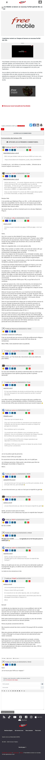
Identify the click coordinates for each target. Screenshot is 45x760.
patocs (14, 410)
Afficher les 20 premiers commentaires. (23, 142)
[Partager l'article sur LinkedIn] (38, 125)
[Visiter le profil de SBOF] (3, 519)
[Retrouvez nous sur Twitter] (20, 717)
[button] (2, 691)
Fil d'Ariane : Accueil (7, 752)
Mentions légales (8, 730)
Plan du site (38, 730)
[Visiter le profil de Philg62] (3, 578)
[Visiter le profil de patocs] (3, 410)
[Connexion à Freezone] (40, 2)
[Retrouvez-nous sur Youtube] (15, 717)
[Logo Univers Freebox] (22, 2)
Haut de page (22, 747)
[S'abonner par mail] (41, 125)
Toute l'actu (16, 752)
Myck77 (14, 147)
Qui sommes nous (19, 730)
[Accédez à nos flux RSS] (4, 717)
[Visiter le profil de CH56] (3, 173)
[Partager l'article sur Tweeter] (31, 125)
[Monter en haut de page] (15, 150)
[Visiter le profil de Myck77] (3, 147)
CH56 (14, 173)
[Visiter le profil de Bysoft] (3, 382)
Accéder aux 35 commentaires (22, 133)
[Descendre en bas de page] (12, 150)
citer (6, 150)
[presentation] (2, 691)
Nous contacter (29, 730)
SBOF (14, 519)
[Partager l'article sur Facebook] (34, 125)
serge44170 (15, 351)
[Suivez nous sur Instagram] (31, 717)
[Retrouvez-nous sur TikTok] (9, 717)
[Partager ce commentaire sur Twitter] (10, 150)
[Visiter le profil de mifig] (3, 218)
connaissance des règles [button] (12, 680)
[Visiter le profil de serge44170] (3, 350)
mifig (13, 218)
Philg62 (14, 578)
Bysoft (14, 382)
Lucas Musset (21, 125)
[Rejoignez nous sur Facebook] (26, 717)
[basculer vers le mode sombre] (7, 2)
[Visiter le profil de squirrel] (3, 365)
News (21, 752)
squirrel (14, 366)
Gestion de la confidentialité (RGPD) (11, 737)
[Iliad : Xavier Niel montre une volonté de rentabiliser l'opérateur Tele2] (42, 129)
